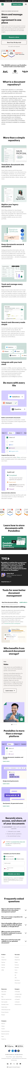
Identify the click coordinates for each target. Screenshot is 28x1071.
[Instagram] (17, 1064)
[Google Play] (9, 1046)
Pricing (2, 957)
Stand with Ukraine (5, 1031)
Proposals (17, 957)
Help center (8, 1)
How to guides (4, 1001)
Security (3, 967)
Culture (2, 1026)
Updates (3, 964)
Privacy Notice (11, 879)
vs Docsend (17, 1001)
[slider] (14, 549)
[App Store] (19, 1046)
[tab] (11, 724)
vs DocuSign (17, 991)
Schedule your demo (14, 874)
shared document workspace (12, 623)
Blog (2, 996)
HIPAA (2, 969)
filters (18, 457)
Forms (16, 969)
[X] (14, 1064)
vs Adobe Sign (18, 996)
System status (4, 1007)
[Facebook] (11, 1064)
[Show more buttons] (25, 549)
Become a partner (5, 1033)
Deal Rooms (17, 980)
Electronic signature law (6, 999)
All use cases (17, 982)
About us (3, 1023)
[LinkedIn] (8, 1064)
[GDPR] (15, 1051)
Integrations (3, 959)
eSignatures (17, 959)
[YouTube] (20, 1064)
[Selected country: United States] (5, 869)
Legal (14, 1056)
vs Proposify (17, 999)
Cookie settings (19, 1056)
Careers (3, 1028)
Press (2, 1036)
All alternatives (18, 1004)
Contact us (3, 1038)
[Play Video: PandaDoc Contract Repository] (14, 541)
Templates (3, 994)
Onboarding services (5, 1009)
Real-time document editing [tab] (10, 602)
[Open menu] (25, 4)
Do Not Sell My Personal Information (19, 1058)
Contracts (17, 964)
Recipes (3, 1014)
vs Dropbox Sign (18, 994)
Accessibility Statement (6, 1058)
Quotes (16, 962)
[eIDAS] (18, 1051)
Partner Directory (5, 1012)
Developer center (5, 1004)
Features (3, 962)
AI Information (14, 1060)
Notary (16, 972)
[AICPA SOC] (13, 1051)
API (15, 975)
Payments (17, 967)
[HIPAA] (9, 1051)
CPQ (16, 977)
